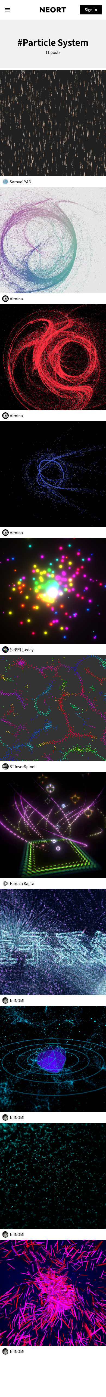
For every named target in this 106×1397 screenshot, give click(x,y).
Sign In (91, 10)
